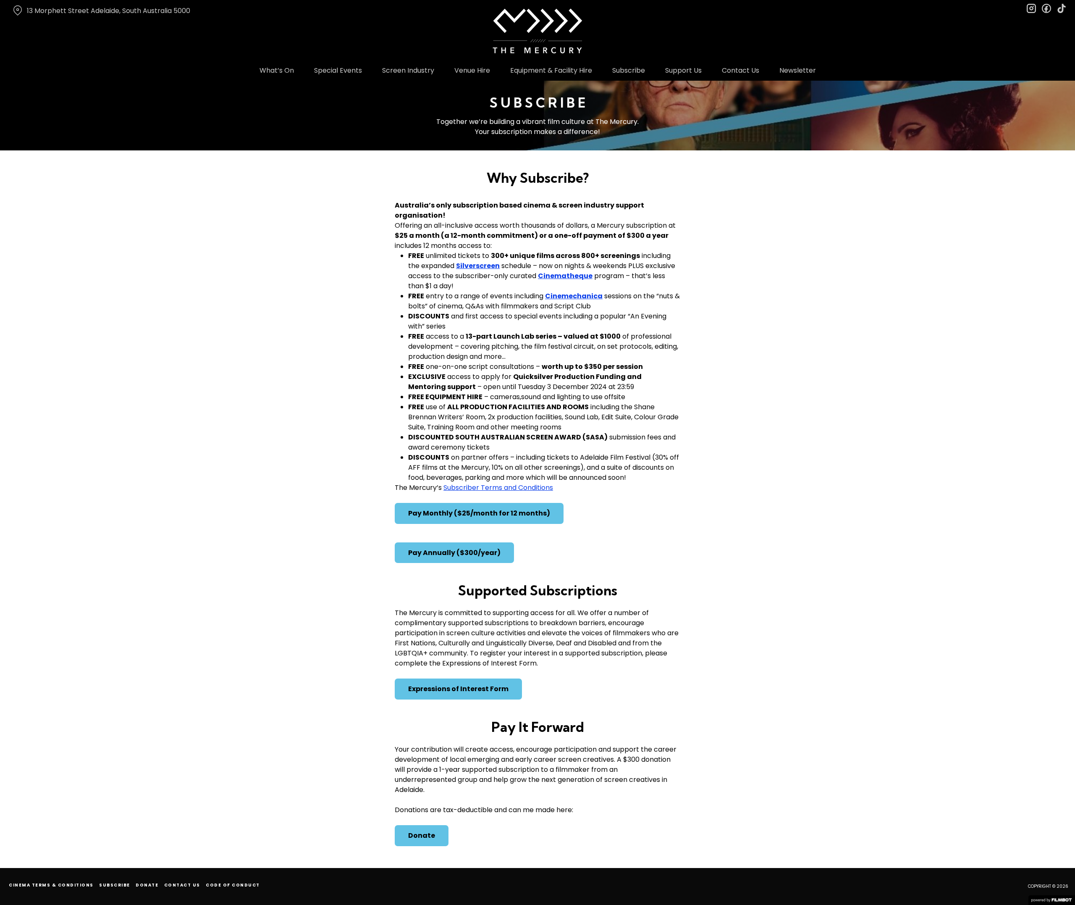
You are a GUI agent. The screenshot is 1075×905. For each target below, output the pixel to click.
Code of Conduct (233, 885)
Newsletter (797, 70)
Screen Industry (408, 70)
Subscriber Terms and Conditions (498, 487)
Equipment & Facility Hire (551, 70)
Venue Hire (472, 70)
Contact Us (740, 70)
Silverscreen (478, 266)
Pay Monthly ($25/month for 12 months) (479, 513)
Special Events (338, 70)
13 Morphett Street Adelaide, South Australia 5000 (108, 11)
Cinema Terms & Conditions (51, 885)
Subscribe (628, 70)
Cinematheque (565, 276)
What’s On (277, 70)
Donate (421, 835)
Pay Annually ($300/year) (454, 553)
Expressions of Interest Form (458, 689)
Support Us (683, 70)
